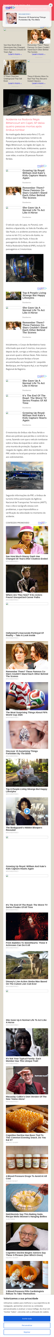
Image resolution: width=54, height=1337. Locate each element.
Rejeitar (27, 1332)
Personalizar (27, 1325)
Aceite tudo (27, 1318)
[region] (27, 1316)
